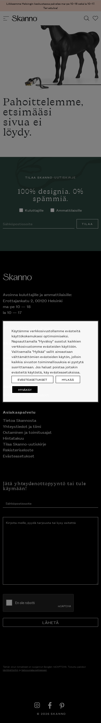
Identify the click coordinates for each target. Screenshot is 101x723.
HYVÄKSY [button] (25, 389)
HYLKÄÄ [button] (68, 379)
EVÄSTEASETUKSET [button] (32, 379)
